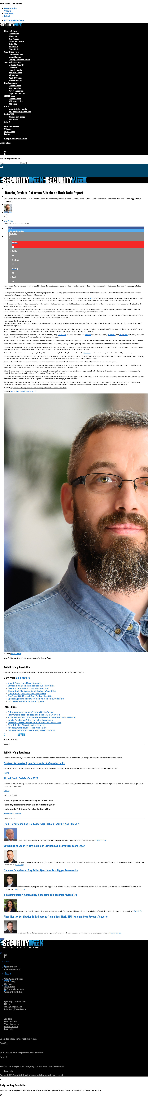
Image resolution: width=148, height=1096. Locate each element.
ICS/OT (7, 106)
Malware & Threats (11, 31)
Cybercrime (13, 36)
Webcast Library (9, 981)
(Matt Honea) (20, 889)
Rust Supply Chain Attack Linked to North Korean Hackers (27, 727)
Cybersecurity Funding (17, 117)
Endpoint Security (15, 70)
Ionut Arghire (8, 221)
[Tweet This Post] (76, 230)
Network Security (15, 80)
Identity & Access (15, 72)
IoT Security (13, 75)
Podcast (7, 16)
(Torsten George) (115, 933)
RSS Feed (7, 1004)
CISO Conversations (16, 101)
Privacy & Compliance (16, 91)
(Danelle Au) (138, 911)
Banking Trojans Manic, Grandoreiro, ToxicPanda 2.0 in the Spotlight (30, 712)
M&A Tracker (13, 119)
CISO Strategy (9, 96)
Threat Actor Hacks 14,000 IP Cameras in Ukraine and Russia (28, 688)
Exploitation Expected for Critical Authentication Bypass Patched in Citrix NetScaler (36, 698)
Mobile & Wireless (15, 78)
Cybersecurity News (10, 8)
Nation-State (13, 44)
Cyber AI (7, 122)
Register (6, 772)
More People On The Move (12, 813)
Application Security (16, 65)
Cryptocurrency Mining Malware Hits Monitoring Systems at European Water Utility (39, 388)
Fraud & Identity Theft (17, 41)
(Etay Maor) (19, 864)
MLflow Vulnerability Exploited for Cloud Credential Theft (27, 693)
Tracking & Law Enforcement (19, 59)
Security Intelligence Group (13, 1006)
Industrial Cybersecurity (18, 109)
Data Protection (15, 88)
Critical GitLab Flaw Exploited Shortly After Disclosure (26, 701)
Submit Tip (3, 1043)
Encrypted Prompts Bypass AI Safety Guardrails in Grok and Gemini (30, 720)
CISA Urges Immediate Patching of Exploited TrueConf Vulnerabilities (31, 685)
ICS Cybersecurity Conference (14, 20)
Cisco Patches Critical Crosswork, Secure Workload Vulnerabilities (30, 696)
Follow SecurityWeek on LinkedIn (15, 1009)
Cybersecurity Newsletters (13, 992)
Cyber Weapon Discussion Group (14, 1001)
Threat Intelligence (16, 54)
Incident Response (15, 57)
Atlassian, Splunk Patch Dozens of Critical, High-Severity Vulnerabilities (32, 691)
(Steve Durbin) (101, 840)
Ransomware (13, 46)
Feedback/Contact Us (11, 1026)
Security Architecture (12, 62)
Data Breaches (14, 39)
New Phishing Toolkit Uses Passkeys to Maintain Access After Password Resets (34, 722)
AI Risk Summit (9, 986)
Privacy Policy (8, 1029)
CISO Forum (13, 104)
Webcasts (7, 11)
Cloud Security (14, 67)
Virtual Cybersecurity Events (13, 979)
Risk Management (11, 83)
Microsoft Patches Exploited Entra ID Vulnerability (24, 683)
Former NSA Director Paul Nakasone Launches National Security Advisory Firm (34, 714)
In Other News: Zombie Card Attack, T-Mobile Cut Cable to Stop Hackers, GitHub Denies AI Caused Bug (42, 717)
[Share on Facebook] (76, 228)
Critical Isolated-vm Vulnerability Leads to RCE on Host (26, 725)
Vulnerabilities (14, 49)
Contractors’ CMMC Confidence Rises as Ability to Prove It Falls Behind (31, 730)
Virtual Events (9, 13)
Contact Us (3, 1057)
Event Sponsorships (10, 1021)
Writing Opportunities (11, 1024)
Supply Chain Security (17, 93)
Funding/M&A (9, 114)
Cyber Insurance (15, 85)
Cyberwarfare (14, 33)
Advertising (8, 1018)
